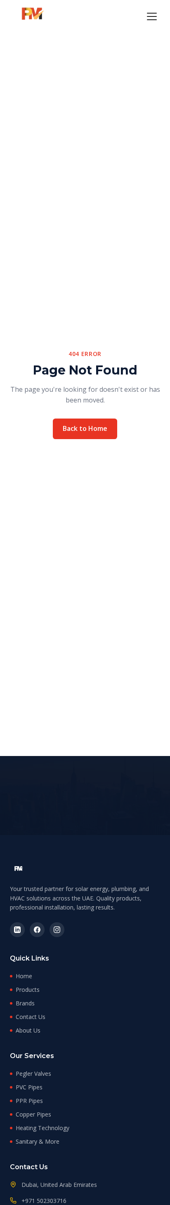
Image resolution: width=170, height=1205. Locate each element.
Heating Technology (42, 1128)
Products (28, 989)
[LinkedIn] (17, 929)
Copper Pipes (33, 1114)
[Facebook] (37, 929)
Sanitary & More (37, 1141)
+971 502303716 (43, 1201)
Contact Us (30, 1017)
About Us (28, 1030)
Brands (25, 1003)
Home (24, 976)
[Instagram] (57, 929)
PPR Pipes (29, 1101)
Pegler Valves (33, 1073)
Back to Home (85, 428)
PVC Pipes (29, 1087)
